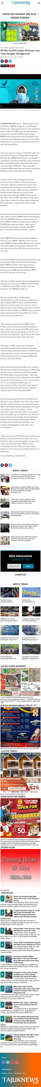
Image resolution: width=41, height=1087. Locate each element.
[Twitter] (10, 61)
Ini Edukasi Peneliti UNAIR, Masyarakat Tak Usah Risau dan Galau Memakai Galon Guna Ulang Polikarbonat (26, 959)
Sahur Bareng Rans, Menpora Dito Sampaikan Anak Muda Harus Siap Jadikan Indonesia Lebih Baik (23, 501)
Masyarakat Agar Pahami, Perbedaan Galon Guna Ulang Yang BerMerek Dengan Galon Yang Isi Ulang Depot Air (26, 989)
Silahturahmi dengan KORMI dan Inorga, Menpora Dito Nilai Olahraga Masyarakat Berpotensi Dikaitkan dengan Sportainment (25, 489)
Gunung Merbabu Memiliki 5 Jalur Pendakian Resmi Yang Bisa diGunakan (26, 1037)
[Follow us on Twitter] (8, 1062)
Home (1, 47)
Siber (10, 1073)
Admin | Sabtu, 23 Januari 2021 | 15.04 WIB (11, 57)
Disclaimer (17, 1073)
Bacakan (5, 66)
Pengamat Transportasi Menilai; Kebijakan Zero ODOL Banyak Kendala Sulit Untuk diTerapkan (30, 659)
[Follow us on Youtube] (17, 1062)
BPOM (6, 47)
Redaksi (4, 1073)
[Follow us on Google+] (12, 1062)
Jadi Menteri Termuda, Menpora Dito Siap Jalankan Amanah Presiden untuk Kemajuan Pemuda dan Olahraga (25, 476)
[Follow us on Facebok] (3, 1062)
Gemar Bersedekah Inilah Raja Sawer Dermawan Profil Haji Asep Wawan (26, 898)
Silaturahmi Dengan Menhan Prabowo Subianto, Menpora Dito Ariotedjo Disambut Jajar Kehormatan (24, 538)
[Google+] (6, 61)
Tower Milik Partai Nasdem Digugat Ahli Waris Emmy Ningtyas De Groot (26, 943)
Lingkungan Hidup (14, 47)
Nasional (22, 47)
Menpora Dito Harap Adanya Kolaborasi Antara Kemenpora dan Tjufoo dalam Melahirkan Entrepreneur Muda (25, 526)
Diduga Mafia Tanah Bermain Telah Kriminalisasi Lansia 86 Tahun (26, 930)
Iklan (24, 1073)
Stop (12, 66)
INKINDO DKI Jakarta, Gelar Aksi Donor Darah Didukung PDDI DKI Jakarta (8, 621)
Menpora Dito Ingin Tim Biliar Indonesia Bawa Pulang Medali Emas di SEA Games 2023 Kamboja (25, 513)
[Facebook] (2, 61)
